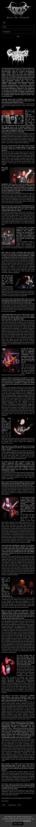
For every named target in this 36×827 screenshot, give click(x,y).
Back (4, 805)
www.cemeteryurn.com (8, 765)
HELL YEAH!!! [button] (18, 824)
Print (19, 805)
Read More (27, 821)
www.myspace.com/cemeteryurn (23, 798)
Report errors (12, 805)
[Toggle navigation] (4, 23)
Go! (18, 36)
